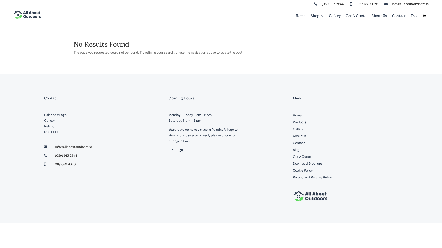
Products (299, 122)
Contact (399, 16)
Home (300, 16)
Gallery (335, 16)
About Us (379, 16)
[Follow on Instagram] (181, 151)
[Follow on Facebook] (172, 151)
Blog (296, 150)
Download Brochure (307, 164)
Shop (315, 16)
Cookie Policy (303, 170)
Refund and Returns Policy (312, 177)
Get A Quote (356, 16)
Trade (415, 16)
